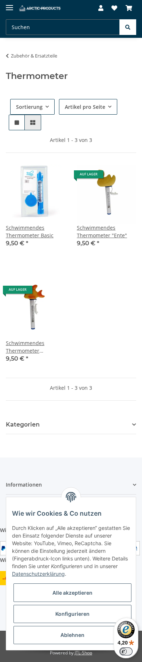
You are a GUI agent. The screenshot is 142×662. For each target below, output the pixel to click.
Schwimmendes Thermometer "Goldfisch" (25, 347)
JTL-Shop (83, 653)
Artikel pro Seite (85, 106)
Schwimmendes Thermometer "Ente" (102, 231)
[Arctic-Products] (40, 8)
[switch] (126, 651)
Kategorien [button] (23, 424)
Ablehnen (72, 635)
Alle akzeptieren (72, 593)
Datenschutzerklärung (38, 574)
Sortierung (29, 106)
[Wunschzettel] (114, 8)
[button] (100, 8)
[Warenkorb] (129, 8)
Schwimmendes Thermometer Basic (30, 231)
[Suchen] (127, 27)
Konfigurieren (72, 614)
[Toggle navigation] (9, 4)
